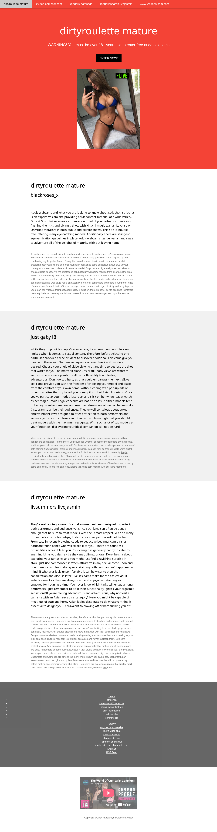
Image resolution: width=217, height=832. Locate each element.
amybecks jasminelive (111, 727)
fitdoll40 (112, 723)
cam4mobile (111, 717)
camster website (111, 734)
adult (69, 254)
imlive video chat (111, 730)
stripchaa (111, 699)
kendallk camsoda (81, 4)
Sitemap (111, 748)
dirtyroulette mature (16, 4)
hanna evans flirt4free (112, 707)
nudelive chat (112, 714)
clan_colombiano (111, 710)
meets (39, 621)
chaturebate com (111, 738)
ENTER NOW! (108, 58)
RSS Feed (111, 752)
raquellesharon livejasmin (116, 4)
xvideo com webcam (49, 4)
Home (111, 696)
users (42, 271)
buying (124, 452)
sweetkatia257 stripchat (111, 703)
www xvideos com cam (154, 4)
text (105, 667)
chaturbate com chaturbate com (111, 745)
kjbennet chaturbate (112, 741)
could (77, 441)
